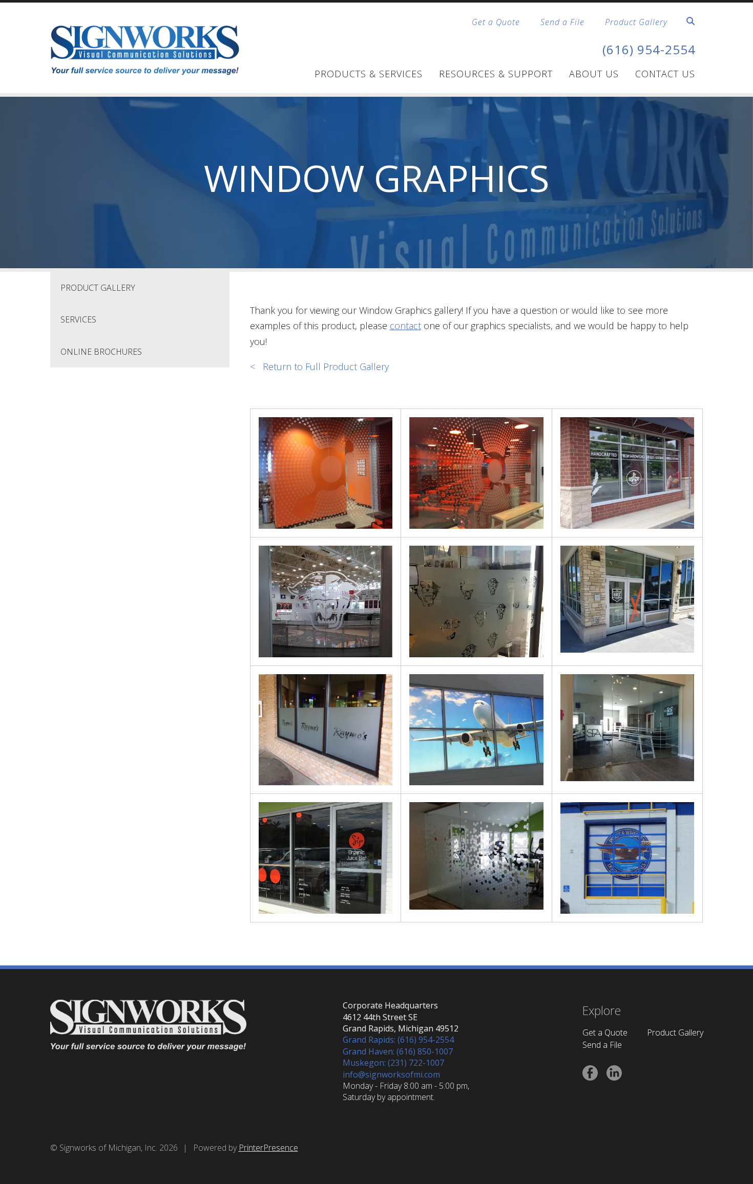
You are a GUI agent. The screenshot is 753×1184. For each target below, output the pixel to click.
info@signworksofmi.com (391, 1074)
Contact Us (665, 74)
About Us (594, 74)
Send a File (562, 22)
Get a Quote (496, 22)
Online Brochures (101, 351)
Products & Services (369, 74)
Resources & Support (496, 74)
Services (78, 319)
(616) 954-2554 (649, 49)
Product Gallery (636, 22)
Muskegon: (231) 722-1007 (393, 1062)
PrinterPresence (268, 1147)
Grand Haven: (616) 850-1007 (398, 1051)
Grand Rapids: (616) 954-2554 (398, 1039)
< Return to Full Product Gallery (319, 366)
